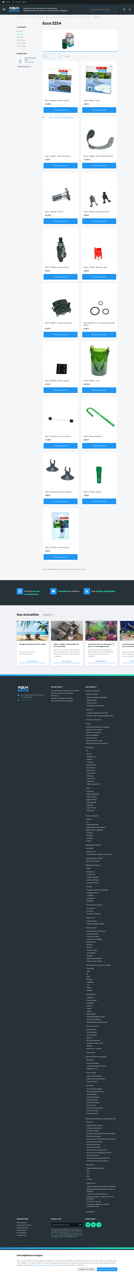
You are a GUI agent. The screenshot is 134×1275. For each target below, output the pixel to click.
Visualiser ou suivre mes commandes (62, 693)
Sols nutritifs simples (93, 1063)
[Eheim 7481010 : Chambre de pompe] (61, 301)
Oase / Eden (90, 968)
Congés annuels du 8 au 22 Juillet (32, 644)
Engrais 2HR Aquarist (93, 794)
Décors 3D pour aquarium (94, 1089)
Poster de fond (91, 1105)
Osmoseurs (90, 911)
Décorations (89, 1085)
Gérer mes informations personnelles (62, 701)
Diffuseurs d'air (91, 942)
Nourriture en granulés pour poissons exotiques (101, 1133)
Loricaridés (89, 838)
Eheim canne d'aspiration (93, 436)
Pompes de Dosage (92, 883)
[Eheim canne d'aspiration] (99, 415)
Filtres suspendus (92, 1035)
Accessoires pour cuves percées (96, 931)
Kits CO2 (89, 754)
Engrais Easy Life (91, 802)
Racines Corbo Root (93, 1111)
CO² (87, 751)
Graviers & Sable (91, 1073)
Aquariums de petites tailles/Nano (97, 697)
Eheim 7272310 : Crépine (92, 492)
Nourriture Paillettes (93, 1131)
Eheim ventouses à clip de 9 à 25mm (58, 492)
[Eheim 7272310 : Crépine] (99, 470)
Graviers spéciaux (92, 1081)
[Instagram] (98, 1224)
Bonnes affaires (90, 1052)
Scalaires (88, 841)
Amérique (89, 819)
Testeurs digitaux (92, 921)
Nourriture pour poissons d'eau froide (98, 1158)
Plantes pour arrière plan (93, 732)
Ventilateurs (90, 901)
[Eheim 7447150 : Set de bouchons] (61, 526)
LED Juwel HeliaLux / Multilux (94, 858)
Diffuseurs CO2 (91, 757)
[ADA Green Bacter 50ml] (20, 60)
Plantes (87, 724)
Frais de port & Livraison (24, 1225)
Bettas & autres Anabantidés (94, 830)
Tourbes (89, 1011)
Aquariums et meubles (92, 691)
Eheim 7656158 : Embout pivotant (57, 267)
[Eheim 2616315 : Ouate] (99, 79)
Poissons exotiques (91, 816)
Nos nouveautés (21, 1233)
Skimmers (90, 1046)
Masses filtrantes (91, 994)
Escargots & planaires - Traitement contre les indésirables (100, 1198)
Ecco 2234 (20, 34)
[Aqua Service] (14, 9)
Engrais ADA (90, 791)
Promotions (22, 54)
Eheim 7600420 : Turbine (54, 212)
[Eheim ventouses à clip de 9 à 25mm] (61, 470)
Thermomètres (91, 953)
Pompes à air (91, 872)
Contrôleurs (90, 895)
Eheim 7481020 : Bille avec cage (95, 267)
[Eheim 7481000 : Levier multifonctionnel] (99, 134)
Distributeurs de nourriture (95, 1125)
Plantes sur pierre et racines (94, 741)
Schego (89, 987)
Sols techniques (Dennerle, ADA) (96, 1066)
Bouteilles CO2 (91, 768)
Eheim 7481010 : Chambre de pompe (58, 323)
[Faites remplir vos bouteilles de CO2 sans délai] (67, 631)
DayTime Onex (91, 852)
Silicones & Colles (92, 950)
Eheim (74, 17)
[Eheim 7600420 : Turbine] (61, 190)
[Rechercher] (114, 9)
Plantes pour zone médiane (94, 730)
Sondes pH (90, 762)
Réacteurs (90, 1038)
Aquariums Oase (92, 703)
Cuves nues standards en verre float (97, 713)
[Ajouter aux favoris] (75, 63)
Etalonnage (90, 776)
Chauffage (89, 887)
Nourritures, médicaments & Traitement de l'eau (100, 1119)
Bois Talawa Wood (92, 1100)
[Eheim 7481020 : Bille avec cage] (99, 246)
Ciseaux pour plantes (93, 936)
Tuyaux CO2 (90, 781)
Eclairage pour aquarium (93, 845)
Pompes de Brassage (93, 880)
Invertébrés (89, 835)
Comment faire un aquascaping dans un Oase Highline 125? (101, 645)
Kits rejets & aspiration (93, 1040)
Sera (88, 985)
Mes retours (54, 696)
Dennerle (89, 979)
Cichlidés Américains (92, 824)
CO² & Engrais (89, 747)
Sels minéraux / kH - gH (93, 1201)
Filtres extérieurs (92, 1032)
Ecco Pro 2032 (21, 40)
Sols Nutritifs (90, 1060)
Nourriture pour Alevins (94, 1136)
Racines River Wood (92, 1113)
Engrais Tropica (91, 808)
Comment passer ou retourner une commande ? (65, 691)
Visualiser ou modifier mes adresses (62, 698)
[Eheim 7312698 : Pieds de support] (61, 359)
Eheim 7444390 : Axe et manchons (58, 436)
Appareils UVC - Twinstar (94, 1048)
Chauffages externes (93, 893)
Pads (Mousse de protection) (95, 706)
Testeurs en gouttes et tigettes (96, 924)
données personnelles (42, 1265)
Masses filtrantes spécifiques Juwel (97, 1022)
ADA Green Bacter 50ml (30, 59)
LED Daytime (89, 848)
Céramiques (90, 1003)
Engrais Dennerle (92, 799)
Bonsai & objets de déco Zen (95, 1091)
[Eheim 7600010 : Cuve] (99, 359)
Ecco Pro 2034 (21, 43)
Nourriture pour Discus (93, 1144)
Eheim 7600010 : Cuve (92, 381)
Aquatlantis (90, 982)
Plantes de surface (91, 738)
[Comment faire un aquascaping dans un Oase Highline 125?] (101, 631)
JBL (87, 974)
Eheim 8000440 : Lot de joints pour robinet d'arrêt (99, 324)
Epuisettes (90, 945)
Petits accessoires (91, 928)
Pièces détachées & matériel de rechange (58, 17)
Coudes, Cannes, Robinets (94, 961)
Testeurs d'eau (90, 918)
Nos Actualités (28, 615)
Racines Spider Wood (93, 1102)
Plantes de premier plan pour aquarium (98, 727)
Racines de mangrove (93, 1097)
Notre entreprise (22, 1223)
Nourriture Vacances (93, 1155)
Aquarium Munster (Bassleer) (95, 1168)
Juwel (88, 977)
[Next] (113, 643)
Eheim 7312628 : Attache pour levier (97, 212)
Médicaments (90, 1165)
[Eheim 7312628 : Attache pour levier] (99, 190)
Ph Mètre (89, 759)
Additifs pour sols (92, 1069)
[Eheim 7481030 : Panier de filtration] (61, 134)
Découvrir (47, 615)
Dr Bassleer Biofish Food (94, 1128)
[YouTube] (93, 1224)
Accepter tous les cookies (107, 1269)
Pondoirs (89, 947)
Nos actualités (89, 1212)
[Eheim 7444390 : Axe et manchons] (61, 415)
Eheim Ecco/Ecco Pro (85, 17)
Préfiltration (90, 998)
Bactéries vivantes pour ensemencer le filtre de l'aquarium (101, 1190)
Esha (88, 1171)
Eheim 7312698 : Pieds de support (57, 381)
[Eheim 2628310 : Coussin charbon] (61, 79)
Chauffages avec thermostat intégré (97, 890)
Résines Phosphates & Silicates (96, 1017)
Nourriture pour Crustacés (94, 1142)
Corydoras (89, 833)
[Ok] (80, 1224)
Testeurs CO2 (91, 779)
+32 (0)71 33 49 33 (26, 700)
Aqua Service (22, 17)
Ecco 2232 (20, 31)
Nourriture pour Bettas (93, 1147)
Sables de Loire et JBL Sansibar (96, 1079)
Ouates (89, 1008)
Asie (87, 822)
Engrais (88, 788)
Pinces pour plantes (92, 934)
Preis (88, 1176)
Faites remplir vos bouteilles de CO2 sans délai (66, 645)
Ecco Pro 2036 (21, 46)
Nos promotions (22, 1230)
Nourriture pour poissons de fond (97, 1150)
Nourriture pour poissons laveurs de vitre (99, 1153)
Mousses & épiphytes (92, 735)
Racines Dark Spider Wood (95, 1108)
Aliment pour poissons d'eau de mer (97, 1161)
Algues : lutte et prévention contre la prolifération (101, 1186)
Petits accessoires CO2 (93, 784)
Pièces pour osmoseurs (94, 914)
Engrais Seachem (92, 797)
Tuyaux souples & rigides (94, 958)
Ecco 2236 (20, 37)
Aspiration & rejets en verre (95, 1043)
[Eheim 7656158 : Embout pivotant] (61, 246)
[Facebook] (87, 1224)
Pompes (88, 868)
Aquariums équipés (92, 694)
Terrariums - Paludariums (93, 720)
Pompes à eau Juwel (93, 877)
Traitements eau (91, 1183)
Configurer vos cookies (86, 1269)
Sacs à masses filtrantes (94, 1019)
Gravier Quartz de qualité (94, 1076)
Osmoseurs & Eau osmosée (94, 905)
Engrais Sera (90, 810)
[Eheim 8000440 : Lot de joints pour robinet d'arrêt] (99, 301)
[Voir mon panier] (124, 9)
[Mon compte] (130, 9)
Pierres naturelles (92, 1094)
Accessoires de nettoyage (94, 939)
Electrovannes (91, 770)
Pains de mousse (92, 1000)
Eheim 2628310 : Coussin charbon (57, 101)
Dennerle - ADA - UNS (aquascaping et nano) (100, 716)
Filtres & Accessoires (92, 1026)
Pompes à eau (91, 874)
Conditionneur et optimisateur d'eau (97, 1194)
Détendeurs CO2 (92, 765)
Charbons (90, 1006)
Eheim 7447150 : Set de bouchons (57, 547)
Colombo (89, 1179)
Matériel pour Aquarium (36, 17)
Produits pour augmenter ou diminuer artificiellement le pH (98, 1205)
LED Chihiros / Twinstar (93, 861)
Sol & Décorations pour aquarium (96, 1057)
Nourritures (89, 1122)
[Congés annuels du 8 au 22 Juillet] (33, 631)
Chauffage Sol (91, 898)
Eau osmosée (91, 908)
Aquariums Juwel (92, 700)
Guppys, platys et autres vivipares (96, 827)
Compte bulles (91, 773)
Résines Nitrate (91, 1014)
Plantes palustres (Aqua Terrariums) (96, 743)
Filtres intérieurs (91, 1029)
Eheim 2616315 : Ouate (92, 101)
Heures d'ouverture (22, 1228)
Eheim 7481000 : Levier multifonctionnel (98, 156)
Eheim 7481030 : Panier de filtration (58, 156)
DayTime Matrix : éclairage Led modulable (99, 854)
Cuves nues (89, 710)
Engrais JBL (90, 805)
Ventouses (90, 956)
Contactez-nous (21, 1235)
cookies (96, 1261)
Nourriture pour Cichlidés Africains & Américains (101, 1139)
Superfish (89, 990)
